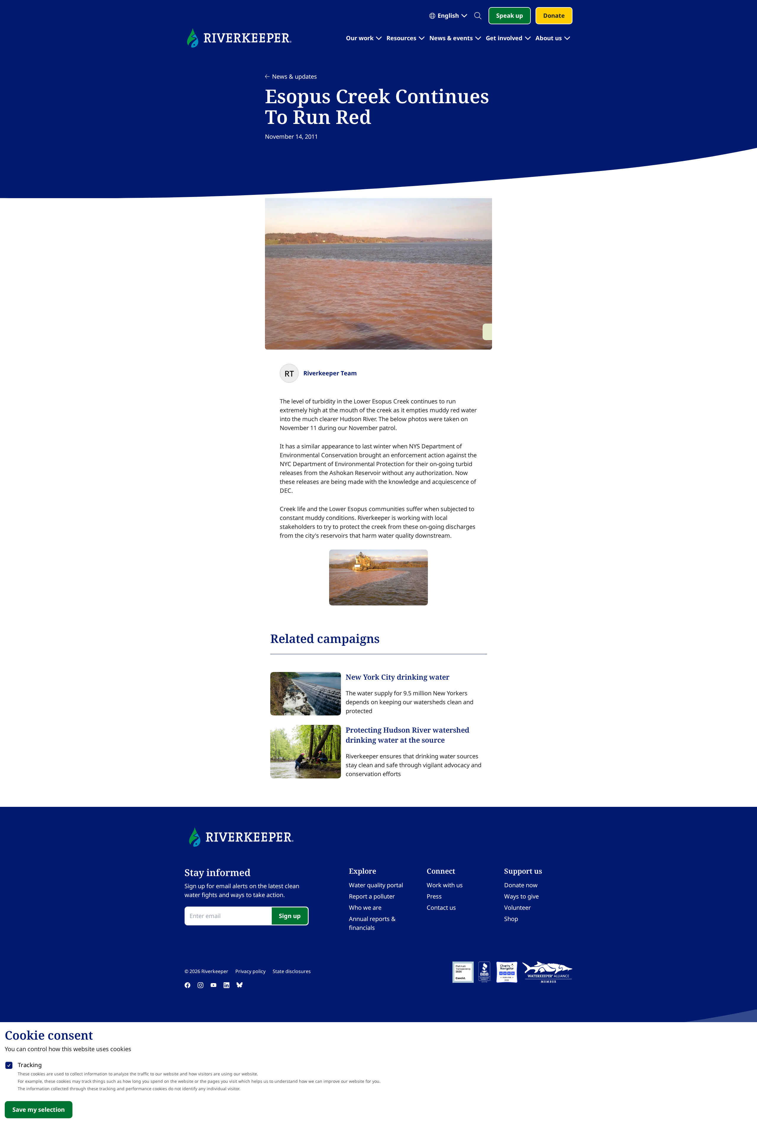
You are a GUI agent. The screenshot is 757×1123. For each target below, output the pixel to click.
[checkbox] (8, 1064)
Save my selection (38, 1110)
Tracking (30, 1065)
